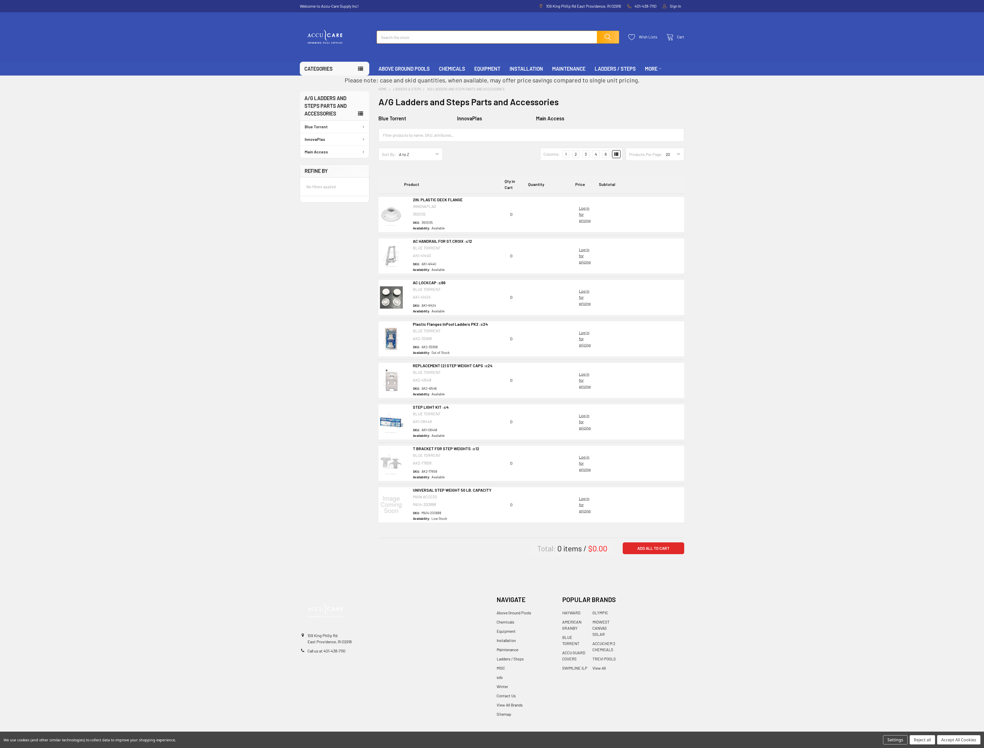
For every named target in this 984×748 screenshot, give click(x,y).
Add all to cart (653, 548)
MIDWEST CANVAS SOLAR (601, 628)
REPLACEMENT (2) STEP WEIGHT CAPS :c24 (453, 365)
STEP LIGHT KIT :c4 (431, 407)
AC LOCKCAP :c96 (429, 282)
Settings (895, 740)
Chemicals (452, 69)
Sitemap (504, 714)
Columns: (552, 154)
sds (500, 677)
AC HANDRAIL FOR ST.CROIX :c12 (442, 241)
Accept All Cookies (958, 740)
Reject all (922, 740)
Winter (502, 686)
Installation (526, 69)
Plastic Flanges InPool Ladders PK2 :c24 (450, 324)
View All (599, 668)
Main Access (316, 151)
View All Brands (510, 704)
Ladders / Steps (615, 69)
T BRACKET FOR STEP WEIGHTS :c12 (446, 448)
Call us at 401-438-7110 (326, 650)
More (651, 69)
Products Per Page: (646, 154)
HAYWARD (571, 612)
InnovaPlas (315, 139)
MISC (501, 668)
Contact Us (506, 695)
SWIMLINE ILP (574, 668)
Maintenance (569, 69)
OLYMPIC (600, 612)
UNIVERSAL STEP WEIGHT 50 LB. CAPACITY (452, 490)
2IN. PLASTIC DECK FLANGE (438, 199)
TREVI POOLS (604, 658)
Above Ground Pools (404, 69)
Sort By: (389, 154)
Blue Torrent (316, 126)
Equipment (487, 69)
